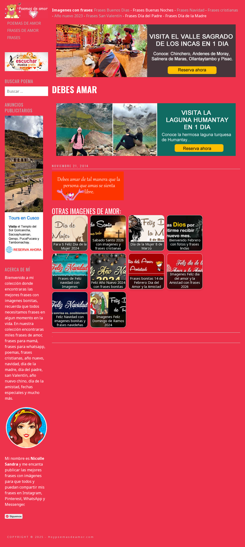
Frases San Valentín (104, 15)
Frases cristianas (223, 10)
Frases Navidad (190, 10)
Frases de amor (23, 30)
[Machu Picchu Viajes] (146, 75)
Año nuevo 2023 (68, 15)
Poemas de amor (24, 23)
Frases (13, 37)
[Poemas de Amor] (26, 16)
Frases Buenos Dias (111, 10)
